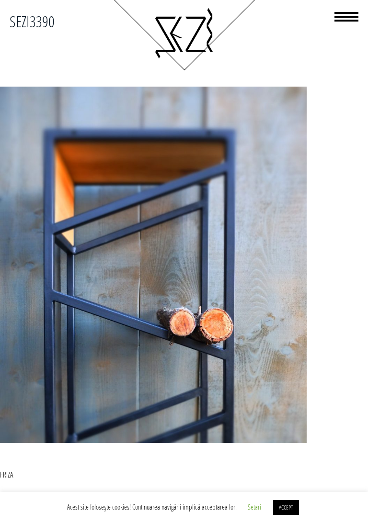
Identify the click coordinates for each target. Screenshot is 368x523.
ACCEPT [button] (286, 507)
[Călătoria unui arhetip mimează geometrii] (184, 69)
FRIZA (6, 474)
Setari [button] (254, 507)
